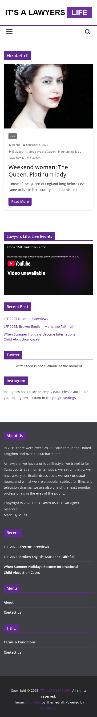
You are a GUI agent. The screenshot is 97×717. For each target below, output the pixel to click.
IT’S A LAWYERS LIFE (47, 503)
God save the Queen (42, 152)
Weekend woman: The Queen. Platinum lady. (38, 170)
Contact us (12, 612)
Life (12, 136)
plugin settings (64, 397)
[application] (48, 269)
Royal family (16, 158)
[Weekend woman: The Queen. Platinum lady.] (48, 96)
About (9, 602)
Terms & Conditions (20, 642)
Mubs (22, 515)
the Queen (33, 158)
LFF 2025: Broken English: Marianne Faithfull (39, 326)
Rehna (16, 145)
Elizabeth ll (19, 152)
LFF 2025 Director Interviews (26, 318)
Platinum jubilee (68, 152)
